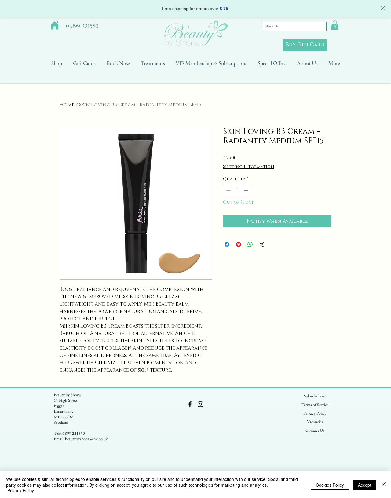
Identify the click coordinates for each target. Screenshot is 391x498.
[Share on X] (261, 244)
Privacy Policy (20, 490)
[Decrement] (228, 190)
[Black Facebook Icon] (190, 404)
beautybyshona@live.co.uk (86, 438)
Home (67, 104)
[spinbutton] (237, 190)
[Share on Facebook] (227, 244)
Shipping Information (248, 167)
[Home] (54, 25)
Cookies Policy (330, 485)
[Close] (383, 484)
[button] (335, 25)
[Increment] (246, 190)
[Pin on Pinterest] (238, 244)
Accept (364, 485)
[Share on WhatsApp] (250, 244)
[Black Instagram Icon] (200, 404)
